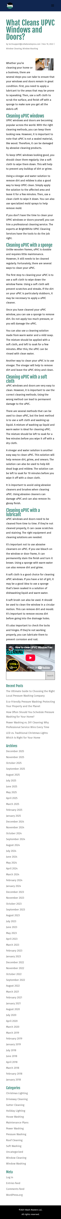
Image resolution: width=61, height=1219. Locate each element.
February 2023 (14, 950)
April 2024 (12, 868)
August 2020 (13, 1009)
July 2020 (11, 1015)
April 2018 (11, 1062)
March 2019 (12, 1032)
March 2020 (12, 1026)
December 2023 (15, 892)
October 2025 (14, 763)
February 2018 (14, 1073)
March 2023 (12, 944)
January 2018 (13, 1079)
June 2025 (11, 786)
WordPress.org (14, 1194)
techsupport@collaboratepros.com (24, 44)
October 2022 (14, 974)
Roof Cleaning (14, 1140)
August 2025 (13, 774)
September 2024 (15, 839)
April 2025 (11, 798)
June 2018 (11, 1056)
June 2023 (11, 927)
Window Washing (30, 48)
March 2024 (12, 874)
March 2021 (12, 991)
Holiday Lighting (15, 1110)
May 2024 (11, 862)
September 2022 (15, 980)
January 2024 (13, 886)
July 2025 (11, 780)
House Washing (15, 1116)
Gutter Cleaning (15, 1105)
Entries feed (13, 1183)
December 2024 (15, 821)
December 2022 (15, 962)
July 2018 (11, 1050)
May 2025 (11, 792)
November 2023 (15, 897)
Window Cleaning (14, 48)
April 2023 (11, 938)
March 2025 (12, 804)
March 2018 (12, 1067)
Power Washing (15, 1128)
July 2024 (11, 851)
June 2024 (11, 856)
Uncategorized (14, 1151)
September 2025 (15, 768)
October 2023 (14, 903)
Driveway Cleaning (17, 1099)
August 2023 (13, 915)
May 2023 (11, 933)
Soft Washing (13, 1146)
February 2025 (14, 809)
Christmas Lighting (17, 1093)
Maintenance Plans (17, 1122)
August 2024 (13, 845)
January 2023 (13, 956)
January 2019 (13, 1044)
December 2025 (15, 751)
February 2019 (14, 1038)
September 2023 (15, 909)
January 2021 (13, 1003)
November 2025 (15, 757)
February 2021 (14, 997)
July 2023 (11, 921)
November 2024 (15, 827)
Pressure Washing (16, 1134)
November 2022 (15, 968)
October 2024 (14, 833)
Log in (9, 1177)
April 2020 (12, 1021)
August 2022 (13, 985)
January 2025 (13, 815)
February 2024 (14, 880)
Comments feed (15, 1189)
